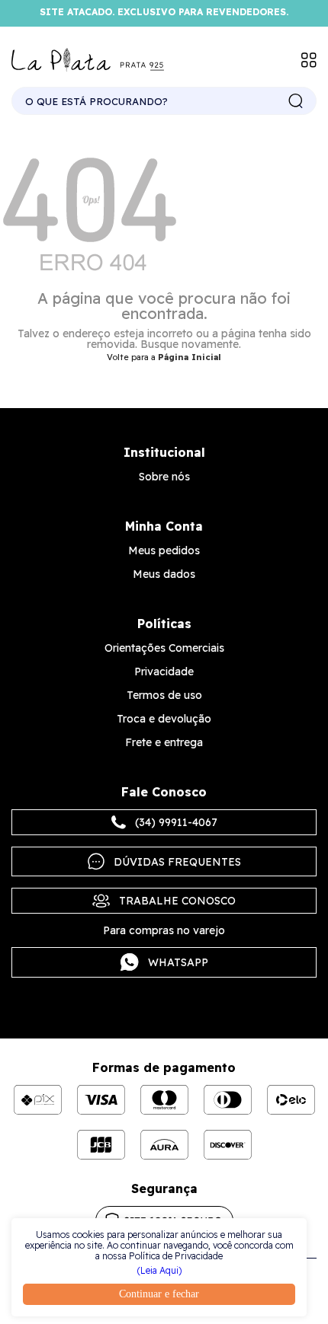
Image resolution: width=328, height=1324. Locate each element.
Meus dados (164, 574)
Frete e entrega (164, 742)
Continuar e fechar (159, 1294)
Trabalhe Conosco (177, 901)
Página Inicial (189, 357)
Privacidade (164, 671)
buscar (296, 101)
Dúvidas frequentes (177, 862)
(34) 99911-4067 (176, 822)
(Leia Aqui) (159, 1270)
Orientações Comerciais (164, 648)
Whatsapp (178, 962)
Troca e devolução (164, 719)
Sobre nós (164, 476)
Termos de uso (164, 695)
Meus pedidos (164, 550)
